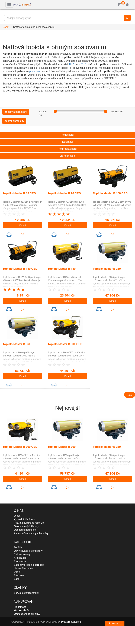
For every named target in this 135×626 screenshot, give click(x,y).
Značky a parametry (16, 111)
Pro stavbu (20, 561)
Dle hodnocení (67, 155)
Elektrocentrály (22, 554)
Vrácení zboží (21, 610)
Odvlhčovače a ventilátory (28, 550)
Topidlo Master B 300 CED (65, 344)
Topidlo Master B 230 (107, 269)
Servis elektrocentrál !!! (26, 592)
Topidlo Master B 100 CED (110, 193)
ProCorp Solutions (71, 621)
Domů (6, 27)
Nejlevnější (68, 134)
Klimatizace (20, 557)
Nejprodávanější (68, 148)
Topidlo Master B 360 (17, 344)
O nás (17, 515)
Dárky (17, 571)
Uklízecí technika (23, 568)
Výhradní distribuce (24, 519)
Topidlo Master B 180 (62, 269)
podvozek (35, 71)
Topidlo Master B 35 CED (19, 193)
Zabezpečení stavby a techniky (31, 533)
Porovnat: (114, 623)
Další (129, 395)
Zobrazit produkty (14, 121)
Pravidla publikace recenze (29, 522)
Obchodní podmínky (25, 529)
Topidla (18, 547)
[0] (119, 4)
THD (83, 64)
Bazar (17, 578)
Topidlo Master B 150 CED (20, 269)
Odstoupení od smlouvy (27, 613)
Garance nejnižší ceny (26, 526)
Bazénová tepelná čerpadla (29, 564)
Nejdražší (67, 141)
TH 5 (72, 64)
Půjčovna (19, 575)
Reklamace (20, 606)
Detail (22, 225)
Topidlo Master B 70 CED (64, 193)
